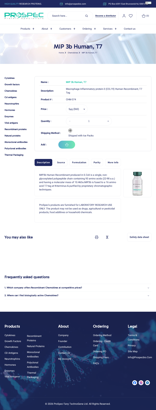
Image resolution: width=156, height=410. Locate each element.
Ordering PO (99, 351)
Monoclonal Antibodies (33, 354)
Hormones (10, 365)
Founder (62, 341)
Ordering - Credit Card (102, 343)
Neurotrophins (12, 359)
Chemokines (73, 52)
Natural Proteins (35, 346)
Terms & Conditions (133, 337)
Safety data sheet (139, 237)
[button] (28, 29)
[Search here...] (86, 16)
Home (61, 52)
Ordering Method (102, 335)
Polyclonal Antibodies (33, 365)
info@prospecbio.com (140, 357)
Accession (114, 237)
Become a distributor (105, 15)
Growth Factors (13, 341)
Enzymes (9, 371)
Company (63, 335)
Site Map (133, 351)
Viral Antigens (12, 376)
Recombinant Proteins (34, 338)
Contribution (64, 347)
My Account (64, 359)
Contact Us (64, 353)
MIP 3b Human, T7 (89, 52)
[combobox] (70, 16)
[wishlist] (131, 16)
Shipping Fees (101, 357)
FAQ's (96, 363)
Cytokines (10, 335)
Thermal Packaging (32, 375)
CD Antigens (11, 353)
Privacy (132, 345)
